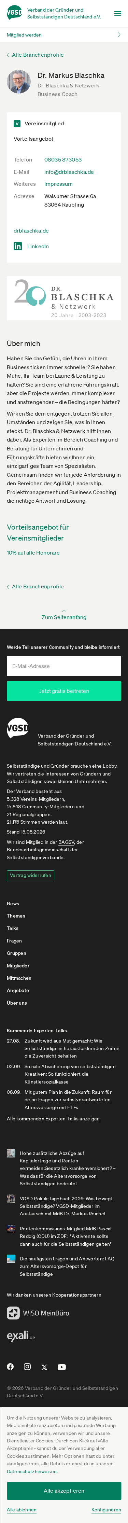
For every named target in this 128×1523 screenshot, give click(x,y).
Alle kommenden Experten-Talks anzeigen (53, 1119)
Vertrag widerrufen (30, 875)
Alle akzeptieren (64, 1490)
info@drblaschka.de (69, 171)
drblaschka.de (31, 230)
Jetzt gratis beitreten (64, 690)
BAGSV (66, 842)
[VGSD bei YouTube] (62, 1370)
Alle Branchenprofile (38, 54)
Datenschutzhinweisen (32, 1471)
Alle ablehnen (22, 1510)
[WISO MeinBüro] (38, 1315)
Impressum (58, 183)
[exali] (21, 1338)
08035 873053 (63, 159)
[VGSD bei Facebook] (9, 1369)
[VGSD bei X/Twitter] (44, 1370)
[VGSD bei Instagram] (27, 1369)
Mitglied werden (24, 35)
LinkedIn (38, 246)
